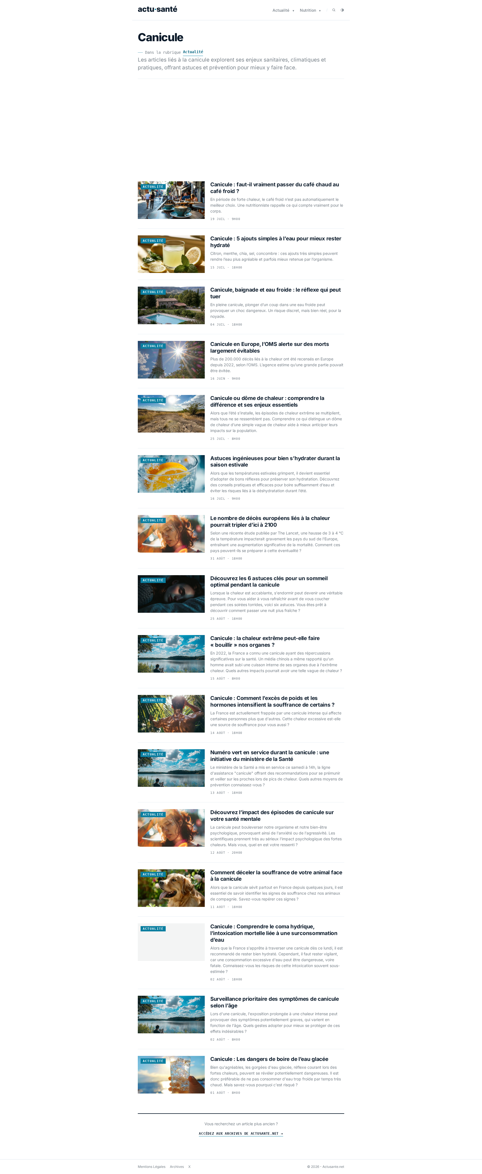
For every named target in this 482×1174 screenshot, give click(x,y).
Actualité (281, 10)
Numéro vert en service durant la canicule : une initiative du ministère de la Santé (269, 755)
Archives (177, 1167)
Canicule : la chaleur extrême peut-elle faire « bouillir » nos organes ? (265, 641)
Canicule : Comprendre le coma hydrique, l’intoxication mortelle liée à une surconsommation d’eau (274, 933)
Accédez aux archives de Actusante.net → (241, 1134)
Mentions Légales (151, 1167)
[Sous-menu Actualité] (293, 10)
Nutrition (308, 10)
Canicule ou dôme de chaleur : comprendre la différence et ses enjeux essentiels (267, 401)
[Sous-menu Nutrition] (320, 10)
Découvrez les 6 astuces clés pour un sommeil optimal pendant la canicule (268, 581)
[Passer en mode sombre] (342, 10)
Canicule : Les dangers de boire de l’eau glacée (269, 1059)
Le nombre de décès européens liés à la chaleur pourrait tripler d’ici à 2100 (270, 521)
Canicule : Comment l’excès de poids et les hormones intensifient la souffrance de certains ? (272, 701)
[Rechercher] (334, 10)
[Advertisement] (241, 127)
